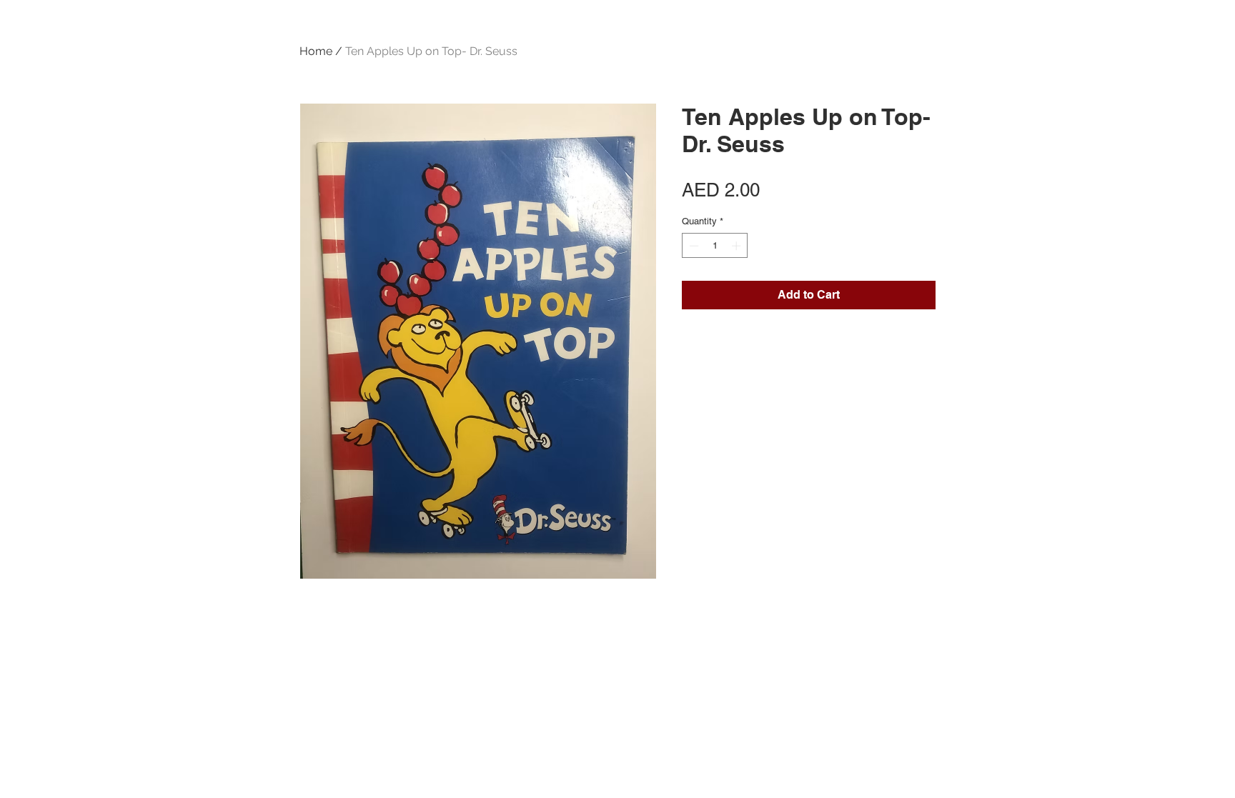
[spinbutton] (715, 246)
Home (315, 51)
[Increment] (737, 246)
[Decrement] (692, 246)
